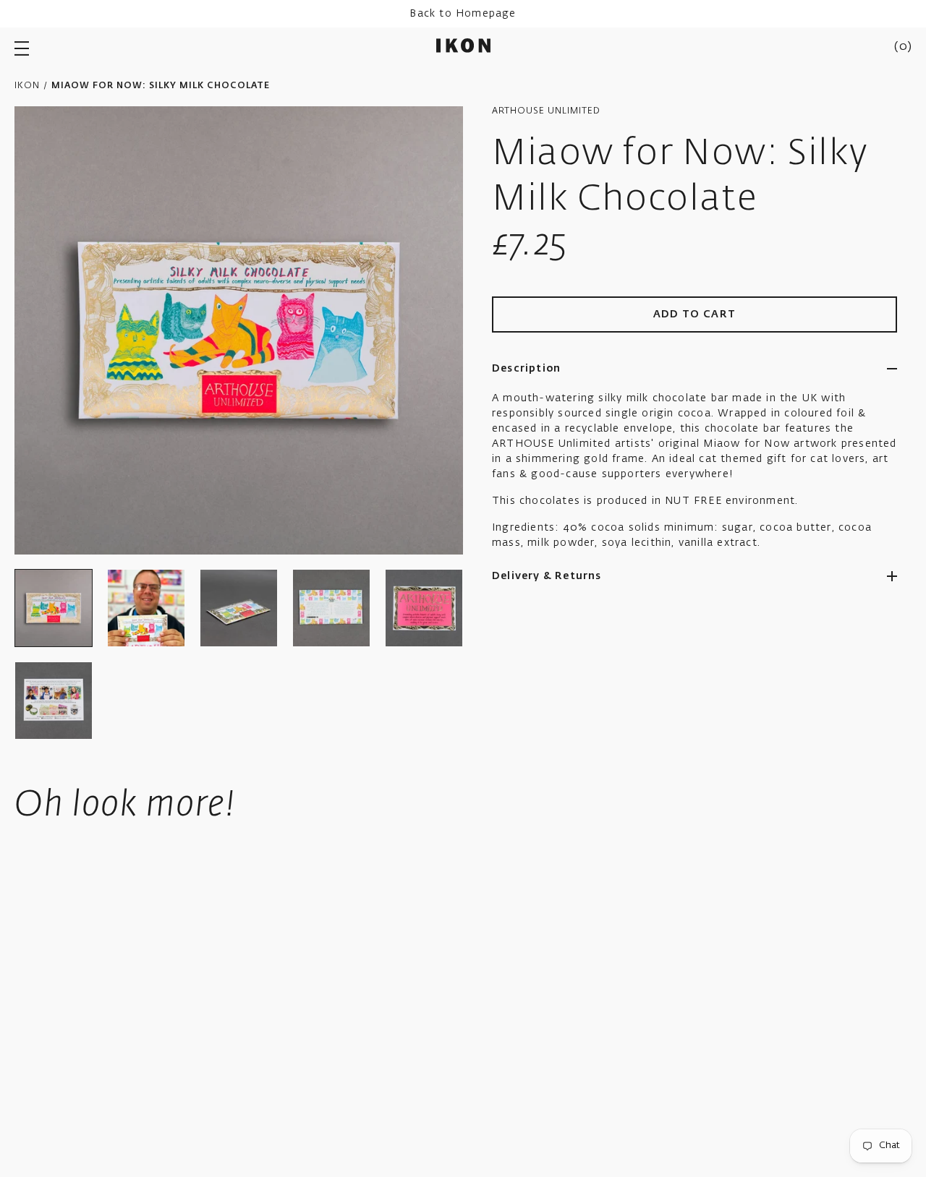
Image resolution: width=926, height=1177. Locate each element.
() (903, 47)
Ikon (27, 86)
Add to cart (694, 314)
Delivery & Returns (547, 576)
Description (526, 369)
